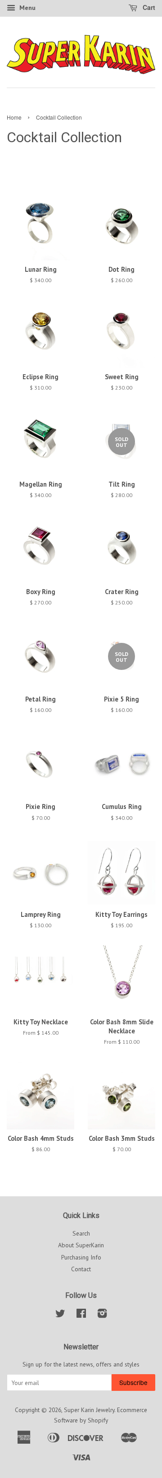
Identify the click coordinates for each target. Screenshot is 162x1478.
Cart (148, 7)
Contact (81, 1269)
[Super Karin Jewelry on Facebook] (81, 1315)
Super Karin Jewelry (89, 1410)
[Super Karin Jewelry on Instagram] (102, 1315)
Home (14, 117)
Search (81, 1233)
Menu (27, 8)
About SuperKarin (81, 1245)
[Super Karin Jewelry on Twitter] (60, 1315)
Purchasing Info (81, 1257)
